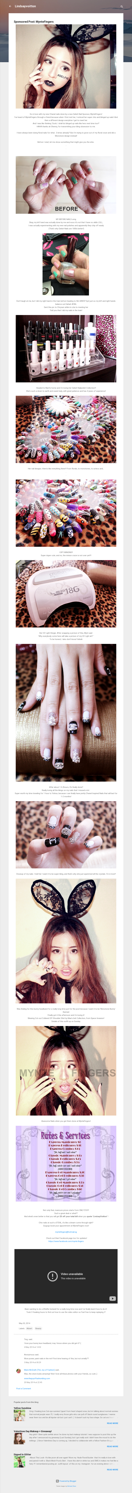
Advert (29, 1328)
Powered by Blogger (67, 1481)
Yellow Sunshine (22, 1408)
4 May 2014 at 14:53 (32, 1347)
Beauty (38, 1328)
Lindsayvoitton (25, 6)
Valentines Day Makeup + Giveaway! (33, 1431)
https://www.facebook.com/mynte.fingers (66, 1241)
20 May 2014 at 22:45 (33, 1382)
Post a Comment (23, 1388)
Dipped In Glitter (22, 1454)
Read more (112, 1423)
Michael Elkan (71, 1486)
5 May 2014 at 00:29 (32, 1362)
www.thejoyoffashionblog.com (37, 1378)
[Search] (121, 7)
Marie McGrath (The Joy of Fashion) (39, 1370)
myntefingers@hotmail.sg (66, 1232)
